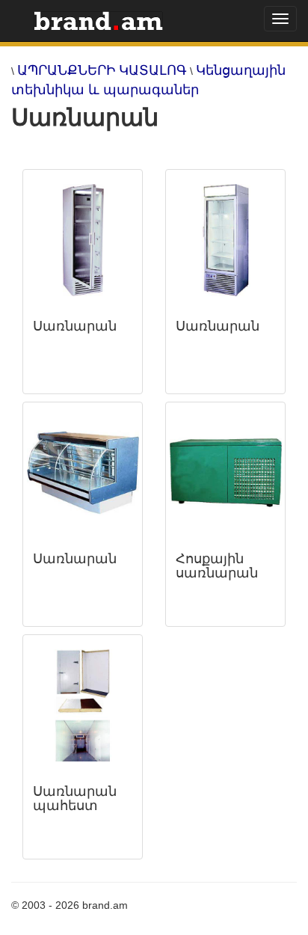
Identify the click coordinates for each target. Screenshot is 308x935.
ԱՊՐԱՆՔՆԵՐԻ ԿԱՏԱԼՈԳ (102, 70)
